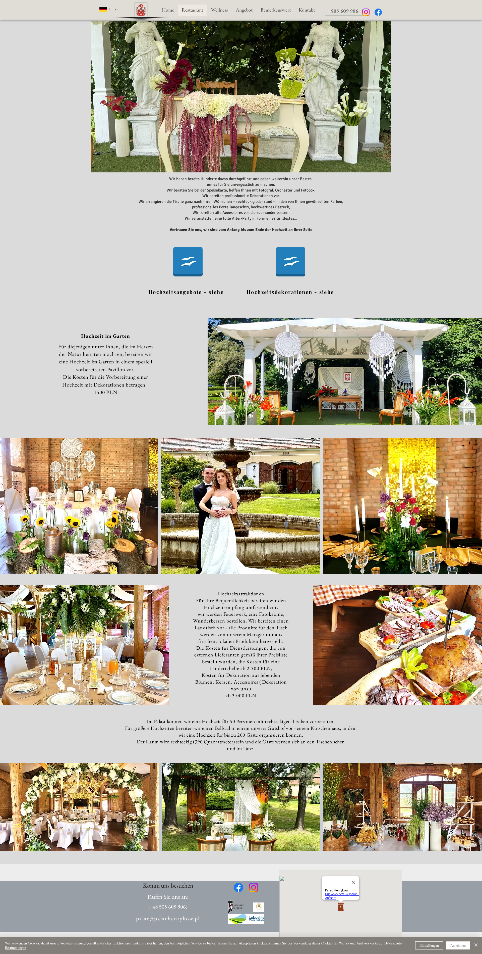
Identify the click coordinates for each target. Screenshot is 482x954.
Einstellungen (429, 945)
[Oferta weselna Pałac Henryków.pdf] (188, 262)
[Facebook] (378, 12)
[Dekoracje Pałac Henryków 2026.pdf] (291, 262)
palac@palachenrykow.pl (168, 918)
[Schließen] (476, 945)
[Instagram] (366, 12)
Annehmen (458, 945)
